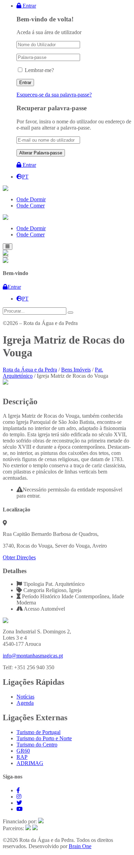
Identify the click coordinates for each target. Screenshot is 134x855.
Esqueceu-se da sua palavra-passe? (54, 95)
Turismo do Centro (36, 744)
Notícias (25, 697)
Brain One (80, 846)
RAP (21, 757)
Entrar (28, 6)
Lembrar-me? (39, 70)
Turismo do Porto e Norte (44, 738)
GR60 (23, 751)
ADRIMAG (29, 763)
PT (25, 177)
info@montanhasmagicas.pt (33, 656)
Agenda (25, 703)
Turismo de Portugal (38, 732)
